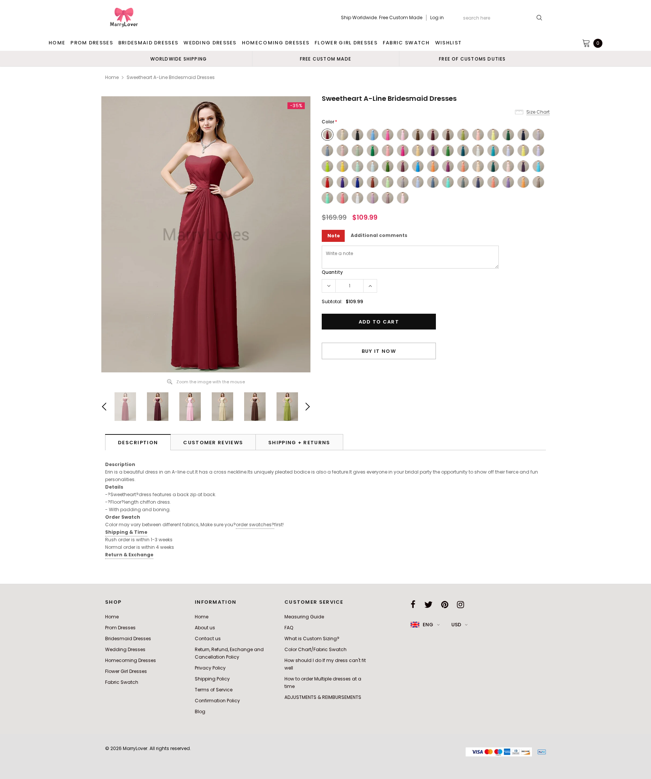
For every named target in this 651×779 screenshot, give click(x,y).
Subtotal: (332, 301)
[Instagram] (460, 604)
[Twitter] (428, 604)
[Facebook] (413, 604)
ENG (428, 624)
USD (456, 624)
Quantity (332, 272)
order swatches (255, 524)
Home (112, 77)
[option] (178, 58)
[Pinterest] (444, 604)
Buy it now (379, 351)
